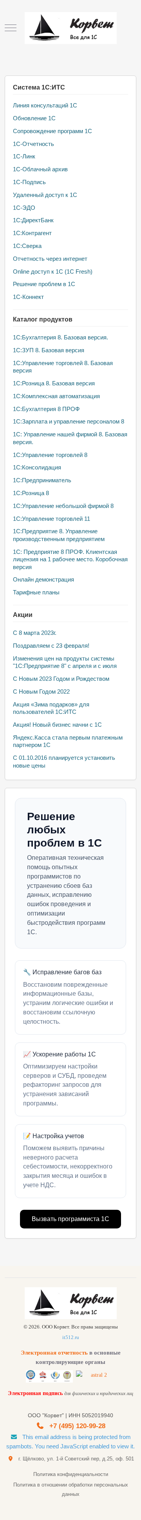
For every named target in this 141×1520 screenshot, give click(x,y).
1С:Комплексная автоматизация (56, 396)
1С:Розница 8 (31, 493)
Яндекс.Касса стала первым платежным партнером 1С (68, 741)
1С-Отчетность (33, 144)
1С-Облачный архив (40, 169)
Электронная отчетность (54, 1353)
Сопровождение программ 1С (52, 131)
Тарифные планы (36, 592)
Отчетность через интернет (50, 258)
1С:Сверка (27, 245)
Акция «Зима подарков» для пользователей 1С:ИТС (51, 708)
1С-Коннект (28, 296)
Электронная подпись (35, 1393)
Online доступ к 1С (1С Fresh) (52, 271)
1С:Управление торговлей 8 (50, 455)
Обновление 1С (34, 118)
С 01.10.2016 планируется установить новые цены (64, 761)
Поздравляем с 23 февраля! (51, 645)
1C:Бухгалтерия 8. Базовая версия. (60, 337)
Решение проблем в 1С (44, 284)
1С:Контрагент (32, 233)
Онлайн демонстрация (43, 579)
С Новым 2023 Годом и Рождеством (61, 678)
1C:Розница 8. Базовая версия (54, 383)
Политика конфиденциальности (70, 1474)
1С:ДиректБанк (33, 220)
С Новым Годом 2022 (41, 691)
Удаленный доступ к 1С (45, 195)
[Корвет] (71, 28)
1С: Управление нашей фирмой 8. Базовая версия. (70, 438)
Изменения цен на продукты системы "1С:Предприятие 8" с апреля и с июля (65, 662)
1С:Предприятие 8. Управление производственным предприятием (59, 535)
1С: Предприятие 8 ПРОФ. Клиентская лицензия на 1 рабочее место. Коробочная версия (70, 559)
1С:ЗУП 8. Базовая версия (48, 350)
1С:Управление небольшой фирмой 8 (63, 506)
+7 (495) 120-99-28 (77, 1426)
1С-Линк (24, 156)
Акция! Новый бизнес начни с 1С (57, 724)
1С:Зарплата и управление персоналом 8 (68, 421)
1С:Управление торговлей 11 (51, 518)
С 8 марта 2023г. (34, 632)
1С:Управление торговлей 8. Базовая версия (63, 367)
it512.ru (70, 1337)
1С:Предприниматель (42, 480)
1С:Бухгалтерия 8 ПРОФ (46, 409)
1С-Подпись (29, 182)
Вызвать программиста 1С (70, 1219)
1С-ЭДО (24, 207)
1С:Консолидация (37, 467)
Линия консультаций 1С (45, 105)
